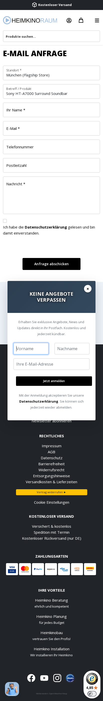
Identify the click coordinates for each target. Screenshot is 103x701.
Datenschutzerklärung (38, 401)
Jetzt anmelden (54, 381)
